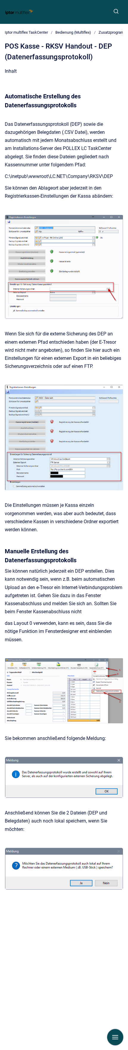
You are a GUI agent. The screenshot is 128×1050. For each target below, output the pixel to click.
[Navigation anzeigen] (115, 1037)
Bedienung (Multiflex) (73, 32)
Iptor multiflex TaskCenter (26, 32)
